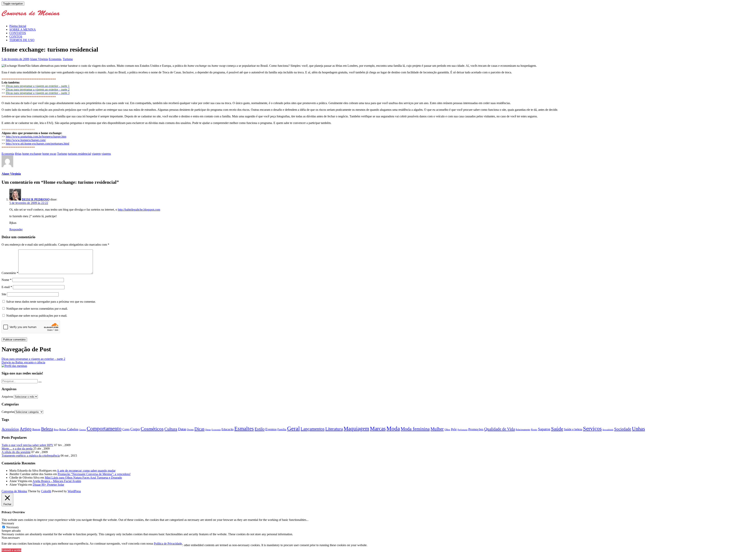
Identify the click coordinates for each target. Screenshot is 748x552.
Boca (56, 429)
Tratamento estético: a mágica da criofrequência (31, 455)
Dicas (199, 428)
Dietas (208, 429)
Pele (454, 429)
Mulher (437, 428)
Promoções (475, 429)
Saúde (557, 428)
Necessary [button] (8, 523)
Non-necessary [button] (11, 537)
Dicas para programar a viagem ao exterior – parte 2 (33, 358)
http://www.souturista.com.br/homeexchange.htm (36, 136)
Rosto (534, 429)
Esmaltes (244, 429)
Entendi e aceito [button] (11, 550)
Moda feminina (415, 428)
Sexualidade (607, 429)
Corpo (135, 429)
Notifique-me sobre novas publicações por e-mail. (36, 315)
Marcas (378, 428)
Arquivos (7, 396)
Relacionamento (523, 429)
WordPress (74, 491)
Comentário (10, 273)
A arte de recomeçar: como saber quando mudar (86, 470)
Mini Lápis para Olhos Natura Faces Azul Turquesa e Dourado (83, 477)
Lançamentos (313, 428)
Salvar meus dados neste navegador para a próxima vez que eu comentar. (51, 301)
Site (4, 294)
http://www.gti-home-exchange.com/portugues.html (37, 143)
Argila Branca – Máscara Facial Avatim (57, 481)
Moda (393, 428)
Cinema (82, 430)
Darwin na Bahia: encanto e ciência (23, 362)
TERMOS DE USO (21, 40)
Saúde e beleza (573, 429)
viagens (106, 153)
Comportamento (104, 429)
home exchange (31, 153)
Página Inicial (17, 26)
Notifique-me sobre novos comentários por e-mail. (37, 308)
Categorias (8, 411)
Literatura (334, 428)
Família (281, 429)
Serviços (592, 428)
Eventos (271, 429)
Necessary (12, 527)
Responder (16, 229)
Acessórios (10, 429)
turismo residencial (79, 153)
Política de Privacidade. (168, 543)
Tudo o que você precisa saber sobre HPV (27, 445)
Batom (36, 429)
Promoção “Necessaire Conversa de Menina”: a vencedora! (94, 474)
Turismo (68, 59)
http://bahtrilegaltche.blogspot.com (139, 209)
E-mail (7, 287)
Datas (182, 429)
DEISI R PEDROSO (35, 199)
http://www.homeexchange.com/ (26, 140)
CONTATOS (17, 33)
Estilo (260, 428)
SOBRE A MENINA (22, 29)
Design (190, 429)
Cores (126, 429)
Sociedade (622, 429)
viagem (96, 153)
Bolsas (62, 429)
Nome (6, 279)
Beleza (47, 428)
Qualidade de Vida (499, 429)
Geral (293, 428)
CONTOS (15, 36)
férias (18, 153)
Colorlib (46, 491)
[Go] (39, 382)
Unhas (638, 429)
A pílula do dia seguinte (16, 452)
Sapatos (544, 429)
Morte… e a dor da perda (17, 448)
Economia (55, 59)
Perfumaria (463, 429)
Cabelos (72, 429)
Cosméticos (152, 428)
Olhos (447, 429)
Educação (227, 429)
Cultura (170, 429)
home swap (49, 153)
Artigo (26, 428)
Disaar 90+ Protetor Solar (48, 484)
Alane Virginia (39, 59)
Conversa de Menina (14, 491)
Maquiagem (356, 429)
